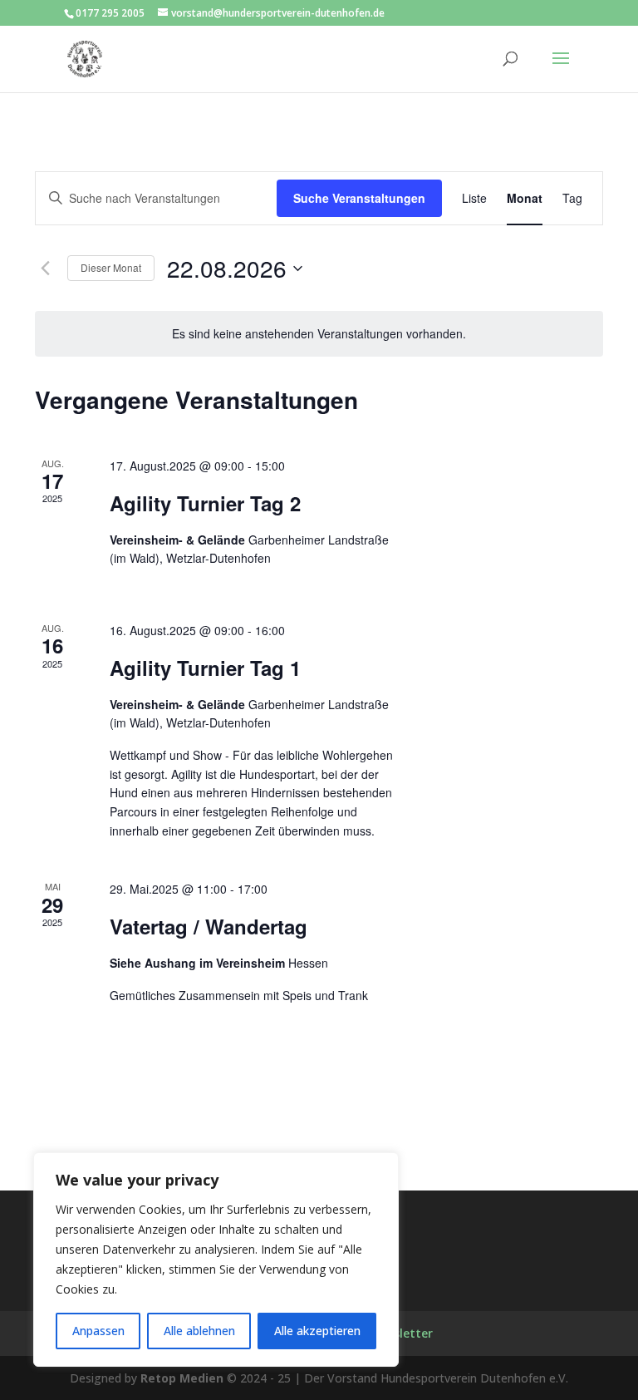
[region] (216, 1259)
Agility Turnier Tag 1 (205, 667)
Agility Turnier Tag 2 (205, 503)
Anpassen (98, 1330)
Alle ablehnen (199, 1330)
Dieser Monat (111, 267)
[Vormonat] (45, 269)
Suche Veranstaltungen (359, 198)
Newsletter (401, 1333)
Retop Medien (181, 1378)
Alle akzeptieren (317, 1330)
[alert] (319, 334)
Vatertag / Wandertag (208, 926)
